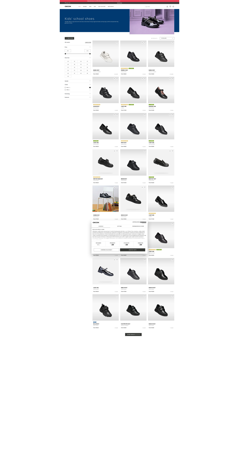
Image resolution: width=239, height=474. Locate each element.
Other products (133, 334)
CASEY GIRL (124, 106)
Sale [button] (79, 6)
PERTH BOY (123, 142)
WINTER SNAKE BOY (98, 179)
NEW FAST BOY (152, 179)
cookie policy (99, 239)
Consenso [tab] (100, 226)
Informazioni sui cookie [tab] (138, 226)
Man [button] (90, 6)
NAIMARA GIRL (152, 106)
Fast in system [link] (101, 6)
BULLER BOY (96, 324)
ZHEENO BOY (96, 215)
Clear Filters (88, 42)
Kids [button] (95, 6)
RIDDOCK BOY (124, 215)
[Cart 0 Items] (172, 7)
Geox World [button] (111, 6)
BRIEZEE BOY (124, 179)
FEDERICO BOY (124, 70)
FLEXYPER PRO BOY (125, 324)
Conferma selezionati (106, 249)
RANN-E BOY (96, 70)
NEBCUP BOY (124, 287)
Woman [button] (85, 6)
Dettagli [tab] (119, 226)
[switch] (112, 244)
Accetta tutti (132, 249)
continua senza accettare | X (139, 221)
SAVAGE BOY (96, 106)
